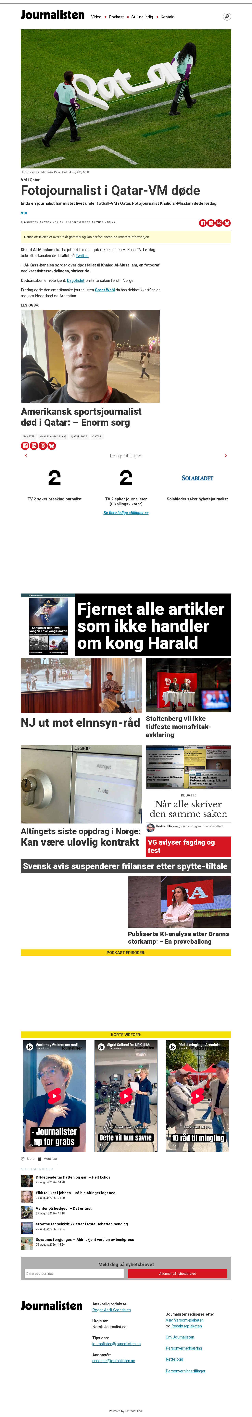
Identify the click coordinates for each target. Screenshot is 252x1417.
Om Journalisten (180, 1337)
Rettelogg (174, 1359)
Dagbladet (75, 280)
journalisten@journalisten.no (116, 1343)
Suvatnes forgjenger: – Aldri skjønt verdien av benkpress (85, 1239)
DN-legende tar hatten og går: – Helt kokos (73, 1177)
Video (96, 17)
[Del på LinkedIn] (211, 223)
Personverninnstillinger (186, 1371)
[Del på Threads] (219, 223)
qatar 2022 (79, 436)
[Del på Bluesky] (227, 223)
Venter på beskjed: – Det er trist (64, 1208)
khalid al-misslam (53, 436)
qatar (96, 436)
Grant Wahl (105, 290)
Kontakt (168, 17)
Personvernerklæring (184, 1348)
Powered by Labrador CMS (126, 1411)
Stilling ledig (142, 17)
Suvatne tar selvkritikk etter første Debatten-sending (82, 1224)
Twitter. (82, 255)
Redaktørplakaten (186, 1326)
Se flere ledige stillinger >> (126, 512)
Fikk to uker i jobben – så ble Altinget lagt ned (75, 1193)
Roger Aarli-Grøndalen (111, 1310)
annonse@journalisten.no (113, 1360)
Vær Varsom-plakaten (185, 1320)
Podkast (116, 17)
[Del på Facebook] (203, 223)
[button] (26, 455)
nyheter (29, 436)
